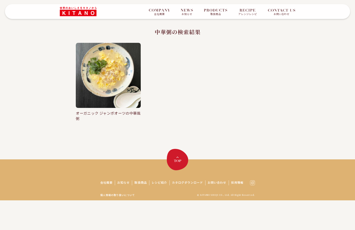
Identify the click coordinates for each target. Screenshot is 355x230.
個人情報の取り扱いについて (117, 195)
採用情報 (237, 182)
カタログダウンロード (187, 182)
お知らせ (123, 182)
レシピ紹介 (159, 182)
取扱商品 (140, 182)
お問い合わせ (217, 182)
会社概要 (106, 182)
